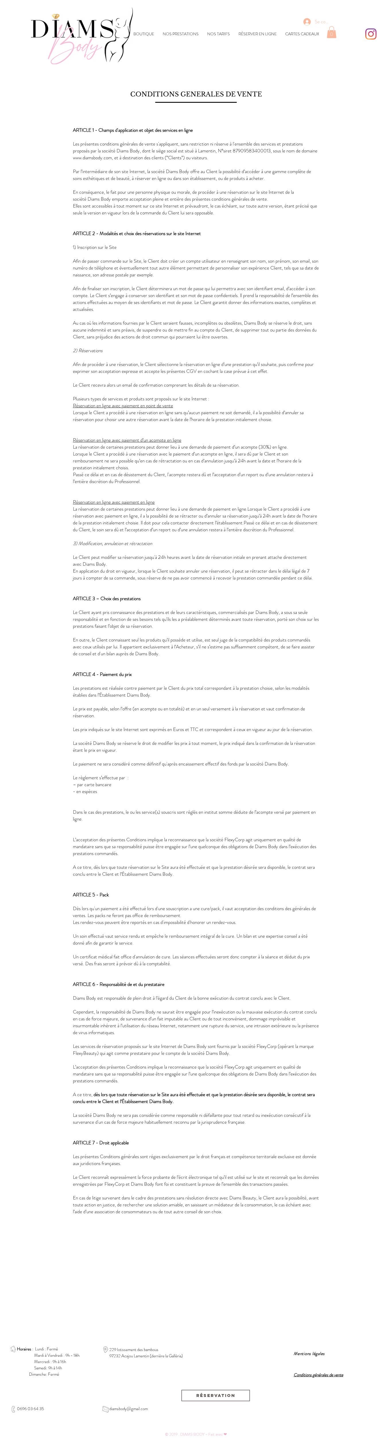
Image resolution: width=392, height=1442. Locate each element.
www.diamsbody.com (92, 157)
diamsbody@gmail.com (128, 1409)
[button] (332, 32)
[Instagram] (371, 34)
